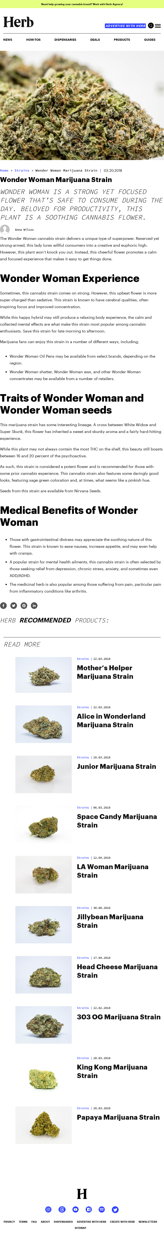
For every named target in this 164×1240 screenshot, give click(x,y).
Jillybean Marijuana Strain (110, 921)
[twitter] (13, 606)
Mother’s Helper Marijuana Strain (105, 672)
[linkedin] (34, 606)
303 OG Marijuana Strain (119, 1017)
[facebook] (3, 606)
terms (23, 1221)
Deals (95, 39)
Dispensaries (65, 39)
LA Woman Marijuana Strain (113, 871)
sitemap (80, 1227)
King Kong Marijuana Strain (112, 1071)
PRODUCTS (122, 39)
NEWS (7, 39)
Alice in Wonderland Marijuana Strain (111, 721)
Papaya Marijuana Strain (118, 1117)
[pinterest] (23, 606)
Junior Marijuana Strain (116, 766)
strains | (84, 658)
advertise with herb (125, 26)
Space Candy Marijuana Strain (117, 821)
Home (4, 170)
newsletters (148, 1221)
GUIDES (149, 39)
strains (22, 170)
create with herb (122, 1221)
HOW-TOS (33, 39)
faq (34, 1221)
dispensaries (63, 1221)
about (45, 1221)
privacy (9, 1221)
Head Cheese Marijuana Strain (117, 971)
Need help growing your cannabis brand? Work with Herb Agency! (82, 4)
